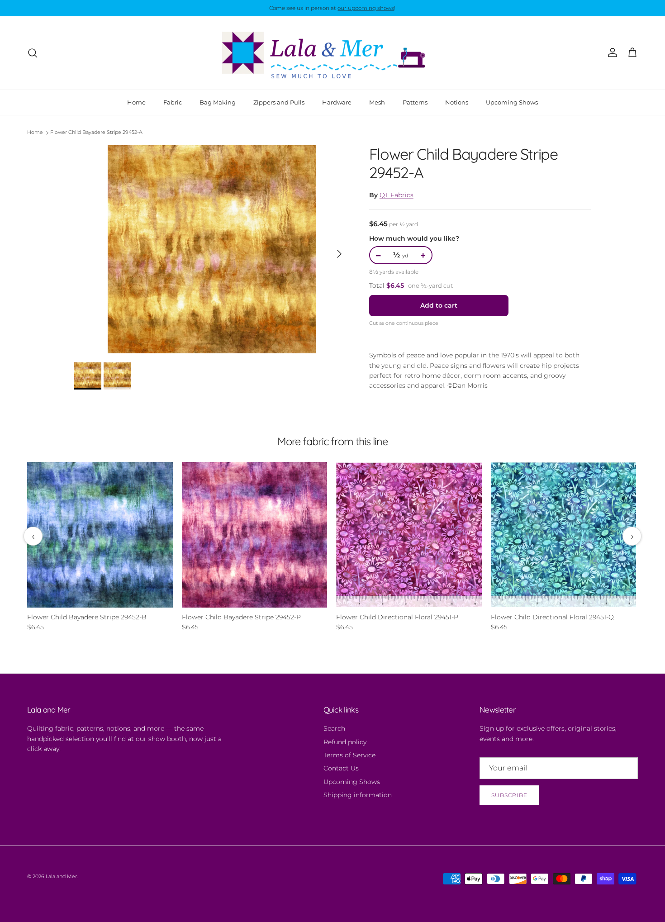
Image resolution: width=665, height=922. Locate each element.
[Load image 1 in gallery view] (211, 249)
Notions (456, 101)
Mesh (377, 101)
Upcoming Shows (512, 101)
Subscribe (509, 795)
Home (136, 101)
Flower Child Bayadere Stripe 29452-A (96, 132)
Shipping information (357, 795)
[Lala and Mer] (332, 53)
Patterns (415, 101)
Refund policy (344, 742)
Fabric (172, 101)
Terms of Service (349, 755)
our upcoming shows (365, 8)
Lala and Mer (61, 876)
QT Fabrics (396, 195)
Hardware (337, 101)
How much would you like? (414, 238)
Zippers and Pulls (278, 101)
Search (334, 728)
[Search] (32, 53)
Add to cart (438, 305)
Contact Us (341, 768)
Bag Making (218, 101)
